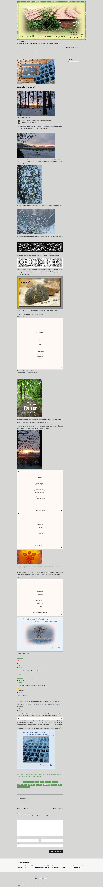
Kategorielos (53, 774)
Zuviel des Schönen (22, 808)
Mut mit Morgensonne (75, 867)
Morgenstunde (20, 776)
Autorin (26, 774)
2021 (18, 774)
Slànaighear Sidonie (21, 713)
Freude (44, 774)
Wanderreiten (38, 776)
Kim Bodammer (20, 658)
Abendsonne (22, 774)
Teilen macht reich (21, 867)
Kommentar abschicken (55, 851)
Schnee (33, 776)
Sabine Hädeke (20, 678)
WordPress (55, 885)
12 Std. (20, 710)
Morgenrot (59, 774)
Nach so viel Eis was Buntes (58, 867)
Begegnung (35, 774)
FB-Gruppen (40, 774)
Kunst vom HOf (21, 42)
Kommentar (20, 819)
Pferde (29, 776)
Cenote (41, 885)
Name (18, 837)
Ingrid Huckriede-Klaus (21, 701)
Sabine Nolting (20, 685)
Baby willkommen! (58, 808)
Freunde (48, 774)
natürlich (26, 776)
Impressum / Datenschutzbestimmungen (73, 47)
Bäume (30, 774)
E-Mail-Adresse (44, 837)
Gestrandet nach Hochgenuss (42, 867)
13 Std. (20, 667)
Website (18, 843)
